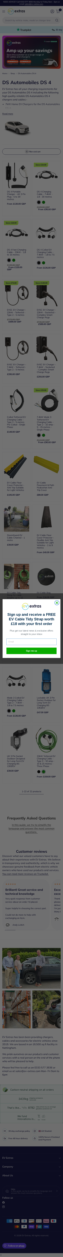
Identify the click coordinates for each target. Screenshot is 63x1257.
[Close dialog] (57, 602)
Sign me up (31, 651)
